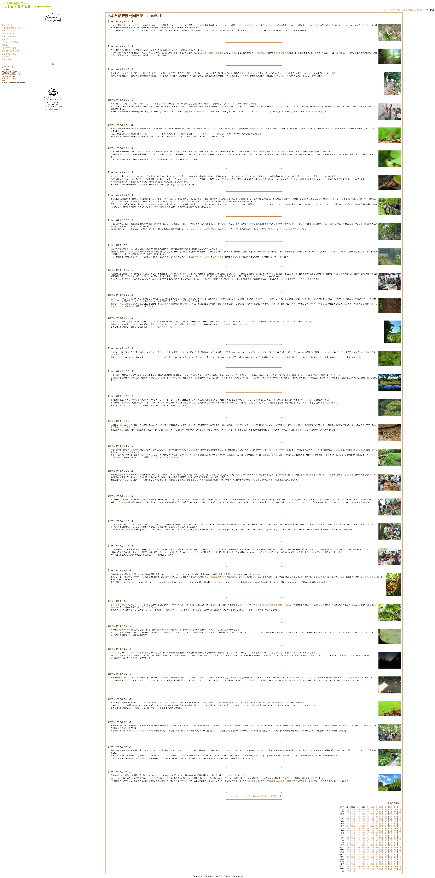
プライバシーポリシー (11, 54)
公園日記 (5, 39)
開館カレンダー (8, 34)
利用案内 (5, 45)
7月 (372, 807)
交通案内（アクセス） (11, 51)
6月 (377, 807)
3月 (390, 807)
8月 (368, 809)
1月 (399, 807)
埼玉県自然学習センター (12, 28)
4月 (386, 807)
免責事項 (5, 57)
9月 (363, 809)
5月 (381, 807)
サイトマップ (7, 60)
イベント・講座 (8, 31)
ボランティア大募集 (10, 42)
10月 (358, 809)
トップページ (385, 10)
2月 (395, 807)
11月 (353, 809)
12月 (347, 809)
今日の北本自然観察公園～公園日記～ (408, 10)
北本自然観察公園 (9, 36)
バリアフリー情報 (9, 48)
